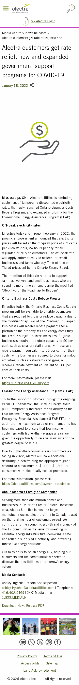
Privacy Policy (27, 656)
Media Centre (11, 33)
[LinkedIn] (40, 642)
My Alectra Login (43, 21)
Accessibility (30, 663)
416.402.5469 (13, 593)
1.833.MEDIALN (14, 597)
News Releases (35, 33)
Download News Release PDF (23, 606)
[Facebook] (57, 642)
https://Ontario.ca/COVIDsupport (25, 383)
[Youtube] (23, 642)
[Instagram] (49, 642)
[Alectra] (39, 8)
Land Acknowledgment (39, 670)
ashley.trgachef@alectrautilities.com (28, 588)
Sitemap (52, 663)
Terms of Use (52, 656)
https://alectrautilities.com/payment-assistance (36, 484)
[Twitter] (31, 642)
